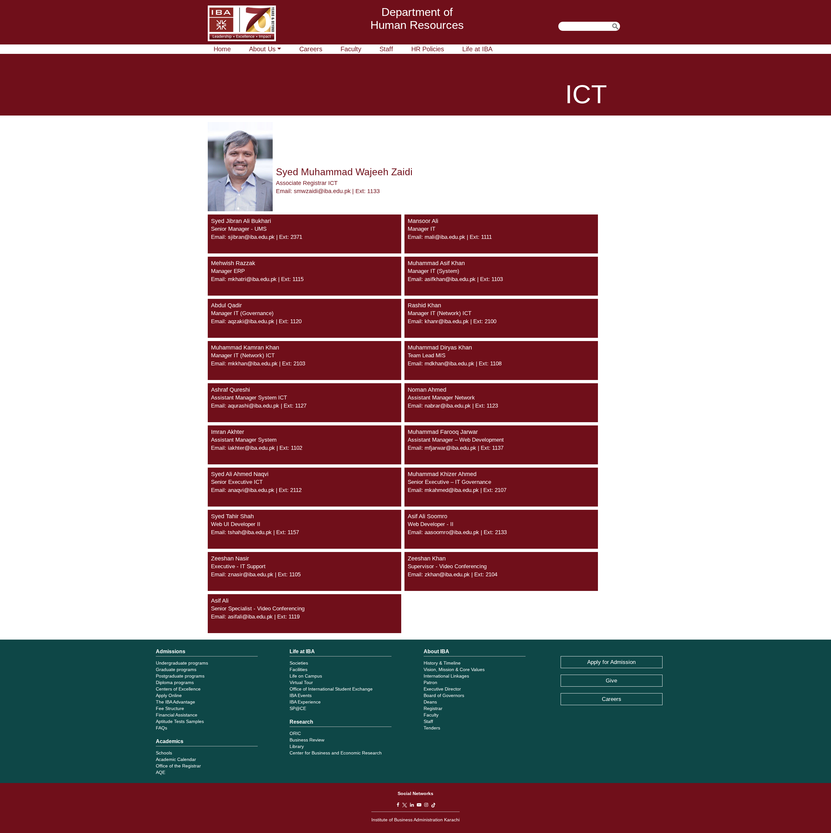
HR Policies (427, 49)
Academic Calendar (176, 759)
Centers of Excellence (178, 689)
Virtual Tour (301, 682)
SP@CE (298, 708)
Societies (299, 663)
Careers (310, 49)
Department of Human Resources (417, 18)
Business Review (307, 739)
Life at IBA (477, 49)
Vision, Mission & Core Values (454, 669)
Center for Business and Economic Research (336, 752)
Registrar (433, 708)
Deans (430, 701)
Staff (386, 49)
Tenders (432, 727)
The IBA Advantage (175, 701)
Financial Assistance (176, 714)
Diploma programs (175, 682)
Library (297, 746)
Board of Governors (444, 695)
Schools (164, 752)
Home (222, 49)
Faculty (351, 49)
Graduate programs (176, 669)
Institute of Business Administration (242, 23)
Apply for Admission (611, 662)
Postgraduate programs (180, 676)
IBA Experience (305, 701)
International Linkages (446, 676)
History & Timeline (442, 663)
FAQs (161, 727)
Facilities (298, 669)
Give (611, 681)
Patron (430, 682)
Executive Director (442, 689)
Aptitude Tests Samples (180, 721)
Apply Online (169, 695)
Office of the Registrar (178, 765)
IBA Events (301, 695)
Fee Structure (170, 708)
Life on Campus (306, 676)
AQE (160, 772)
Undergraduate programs (182, 663)
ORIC (295, 733)
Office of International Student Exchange (331, 689)
